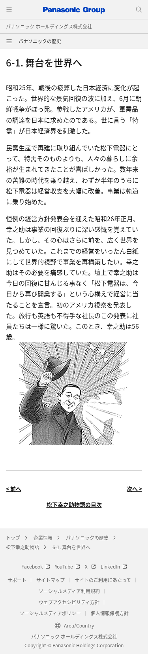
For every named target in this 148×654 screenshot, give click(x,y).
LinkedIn (110, 566)
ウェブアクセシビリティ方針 (69, 602)
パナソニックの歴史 (40, 41)
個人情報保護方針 (110, 613)
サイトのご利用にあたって (103, 579)
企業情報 (43, 537)
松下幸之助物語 (22, 547)
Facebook (32, 566)
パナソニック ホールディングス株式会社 (49, 26)
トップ (13, 537)
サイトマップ (50, 579)
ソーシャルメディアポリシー (50, 613)
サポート (16, 579)
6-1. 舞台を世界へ (71, 547)
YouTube (64, 566)
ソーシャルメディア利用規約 (69, 591)
